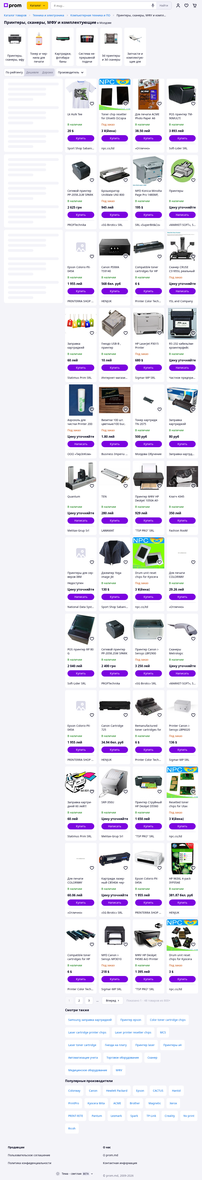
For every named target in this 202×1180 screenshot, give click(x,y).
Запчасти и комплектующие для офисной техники (135, 61)
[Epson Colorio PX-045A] (81, 247)
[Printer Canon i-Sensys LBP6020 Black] (182, 706)
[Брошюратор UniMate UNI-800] (115, 171)
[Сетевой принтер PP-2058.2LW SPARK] (81, 171)
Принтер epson (130, 1020)
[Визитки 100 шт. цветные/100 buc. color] (115, 400)
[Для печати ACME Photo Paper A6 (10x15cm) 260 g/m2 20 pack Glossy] (148, 94)
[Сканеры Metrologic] (182, 629)
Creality (170, 1116)
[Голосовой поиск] (153, 5)
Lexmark (116, 1116)
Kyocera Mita (96, 1103)
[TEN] (115, 476)
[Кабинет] (178, 5)
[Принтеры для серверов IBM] (81, 553)
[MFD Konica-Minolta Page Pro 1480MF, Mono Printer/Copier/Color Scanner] (148, 171)
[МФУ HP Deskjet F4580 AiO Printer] (148, 935)
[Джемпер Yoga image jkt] (115, 553)
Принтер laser (145, 1045)
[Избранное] (186, 5)
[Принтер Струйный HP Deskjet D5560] (148, 782)
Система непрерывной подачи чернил (87, 59)
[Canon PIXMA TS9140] (115, 247)
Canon (93, 1090)
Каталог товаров (15, 15)
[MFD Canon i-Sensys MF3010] (115, 935)
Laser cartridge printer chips (87, 1032)
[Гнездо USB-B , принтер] (115, 323)
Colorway (74, 1090)
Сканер (152, 1057)
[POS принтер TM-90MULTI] (182, 94)
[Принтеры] (182, 171)
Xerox (173, 1103)
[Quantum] (81, 476)
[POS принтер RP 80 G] (81, 629)
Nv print (188, 1116)
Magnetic (155, 1103)
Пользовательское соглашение (29, 1155)
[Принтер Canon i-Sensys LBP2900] (148, 629)
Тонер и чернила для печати (39, 57)
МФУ (119, 1070)
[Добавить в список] (92, 104)
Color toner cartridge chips (168, 1020)
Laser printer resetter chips (133, 1032)
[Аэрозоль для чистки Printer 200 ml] (81, 400)
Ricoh (72, 1128)
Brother (135, 1103)
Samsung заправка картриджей (90, 1020)
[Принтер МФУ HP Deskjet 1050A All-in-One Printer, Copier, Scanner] (148, 476)
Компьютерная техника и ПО (90, 15)
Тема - (71, 1173)
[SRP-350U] (115, 782)
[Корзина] (194, 5)
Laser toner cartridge (82, 1045)
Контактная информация (120, 1163)
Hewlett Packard (116, 1090)
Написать (182, 215)
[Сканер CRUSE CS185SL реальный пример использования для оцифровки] (182, 247)
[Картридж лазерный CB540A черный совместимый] (115, 858)
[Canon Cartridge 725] (115, 706)
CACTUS (158, 1090)
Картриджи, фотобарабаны (63, 57)
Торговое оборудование (123, 1057)
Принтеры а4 (172, 1045)
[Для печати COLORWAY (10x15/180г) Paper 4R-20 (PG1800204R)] (182, 553)
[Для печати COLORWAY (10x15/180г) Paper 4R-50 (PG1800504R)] (81, 858)
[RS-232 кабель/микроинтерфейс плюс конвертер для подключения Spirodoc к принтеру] (182, 323)
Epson (140, 1090)
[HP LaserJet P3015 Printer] (148, 323)
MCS (163, 1032)
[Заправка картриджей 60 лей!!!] (81, 782)
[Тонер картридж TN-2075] (148, 400)
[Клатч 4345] (182, 476)
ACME (117, 1103)
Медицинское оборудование (87, 1070)
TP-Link (151, 1116)
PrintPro (73, 1103)
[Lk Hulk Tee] (81, 94)
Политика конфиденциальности (29, 1163)
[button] (80, 138)
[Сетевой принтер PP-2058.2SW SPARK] (115, 629)
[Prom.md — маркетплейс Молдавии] (12, 5)
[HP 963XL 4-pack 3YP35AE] (182, 858)
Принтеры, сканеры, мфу (15, 57)
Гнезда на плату (116, 1045)
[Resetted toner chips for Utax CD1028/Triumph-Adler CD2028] (182, 782)
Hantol (176, 1090)
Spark (134, 1116)
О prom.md (110, 1155)
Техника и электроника (48, 15)
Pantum (97, 1116)
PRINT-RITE (75, 1116)
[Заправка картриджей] (81, 323)
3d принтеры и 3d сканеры (111, 57)
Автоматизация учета (83, 1057)
